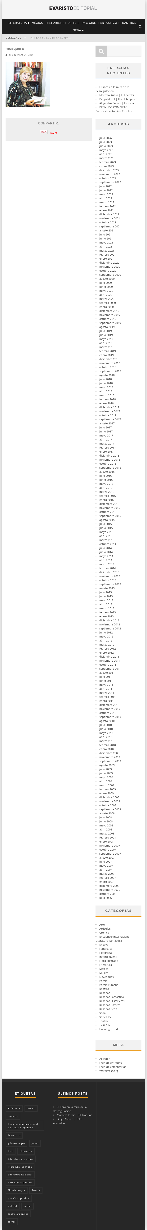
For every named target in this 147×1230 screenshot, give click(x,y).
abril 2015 (105, 536)
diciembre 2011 (109, 656)
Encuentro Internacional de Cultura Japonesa (23, 1125)
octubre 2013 (107, 580)
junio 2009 (106, 773)
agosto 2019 (107, 327)
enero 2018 (106, 403)
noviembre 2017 (109, 411)
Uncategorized (108, 1029)
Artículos (105, 928)
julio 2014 (105, 548)
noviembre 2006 (109, 890)
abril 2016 (105, 488)
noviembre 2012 (109, 624)
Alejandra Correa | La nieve (117, 103)
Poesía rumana (108, 985)
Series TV (105, 1017)
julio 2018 (105, 379)
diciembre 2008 (109, 797)
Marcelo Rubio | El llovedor (116, 95)
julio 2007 (105, 861)
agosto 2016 (107, 471)
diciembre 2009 (109, 753)
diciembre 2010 (109, 705)
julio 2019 (105, 331)
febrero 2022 (107, 206)
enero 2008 (106, 841)
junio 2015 (106, 528)
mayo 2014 (106, 556)
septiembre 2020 (110, 274)
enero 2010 (106, 749)
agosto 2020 (107, 278)
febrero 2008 (107, 837)
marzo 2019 (106, 347)
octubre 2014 (107, 544)
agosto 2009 (107, 765)
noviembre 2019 (109, 315)
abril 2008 (105, 829)
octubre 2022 (107, 178)
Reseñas (104, 993)
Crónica (104, 932)
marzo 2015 (106, 540)
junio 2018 (106, 383)
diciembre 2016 (109, 455)
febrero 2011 (107, 697)
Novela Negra (16, 1190)
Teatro (103, 1021)
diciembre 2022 (109, 170)
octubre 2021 (107, 222)
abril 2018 (105, 391)
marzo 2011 (106, 693)
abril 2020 (105, 295)
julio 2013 (105, 592)
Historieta (55, 22)
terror (12, 1221)
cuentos (13, 1116)
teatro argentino (18, 1213)
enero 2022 (106, 210)
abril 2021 (105, 246)
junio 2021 (106, 238)
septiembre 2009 (110, 761)
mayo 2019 (106, 339)
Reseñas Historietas (112, 1001)
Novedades (106, 977)
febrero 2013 (107, 612)
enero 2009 (106, 793)
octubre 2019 (107, 319)
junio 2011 (106, 680)
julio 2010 (105, 725)
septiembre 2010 (110, 717)
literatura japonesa (20, 1166)
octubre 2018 (107, 367)
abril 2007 (105, 869)
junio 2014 (106, 552)
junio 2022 (106, 190)
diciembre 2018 (109, 359)
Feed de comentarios (112, 1067)
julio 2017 (105, 427)
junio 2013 (106, 596)
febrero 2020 (107, 303)
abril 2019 (105, 343)
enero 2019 (106, 355)
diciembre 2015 (109, 504)
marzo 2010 (106, 741)
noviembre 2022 (109, 174)
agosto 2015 (107, 520)
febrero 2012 (107, 648)
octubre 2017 (107, 415)
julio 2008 (105, 817)
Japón (35, 1143)
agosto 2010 (107, 721)
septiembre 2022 (110, 182)
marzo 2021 (106, 250)
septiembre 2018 (110, 371)
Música (104, 973)
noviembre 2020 (109, 266)
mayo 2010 (106, 733)
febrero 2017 (107, 447)
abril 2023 (105, 154)
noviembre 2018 (109, 363)
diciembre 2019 (109, 311)
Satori (27, 1206)
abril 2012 (105, 640)
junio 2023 (106, 146)
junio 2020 (106, 286)
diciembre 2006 (109, 886)
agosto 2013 (107, 588)
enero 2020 (106, 307)
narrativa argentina (20, 1182)
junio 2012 (106, 632)
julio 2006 (105, 898)
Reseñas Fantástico (111, 997)
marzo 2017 (106, 443)
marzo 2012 (106, 644)
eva (11, 55)
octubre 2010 (107, 713)
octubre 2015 (107, 512)
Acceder (104, 1059)
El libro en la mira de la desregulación (57, 38)
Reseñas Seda (108, 1009)
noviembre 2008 (109, 801)
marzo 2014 (106, 564)
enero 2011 (106, 701)
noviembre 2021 (109, 218)
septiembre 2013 (110, 584)
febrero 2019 (107, 351)
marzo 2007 (106, 873)
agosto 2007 (107, 857)
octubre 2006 (107, 894)
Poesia (103, 981)
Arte (72, 22)
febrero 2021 (107, 254)
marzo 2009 (106, 785)
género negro (16, 1143)
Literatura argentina (20, 1159)
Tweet (53, 133)
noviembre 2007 (109, 845)
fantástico (14, 1135)
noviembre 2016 (109, 459)
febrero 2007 (107, 877)
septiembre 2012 (110, 628)
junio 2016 (106, 479)
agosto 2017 (107, 423)
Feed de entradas (110, 1063)
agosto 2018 (107, 375)
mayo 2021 (106, 242)
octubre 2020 (107, 270)
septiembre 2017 (110, 419)
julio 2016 (105, 475)
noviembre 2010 (109, 709)
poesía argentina (18, 1198)
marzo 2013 (106, 608)
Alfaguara (14, 1108)
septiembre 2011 (110, 668)
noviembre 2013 (109, 576)
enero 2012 (106, 652)
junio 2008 (106, 821)
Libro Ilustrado (108, 961)
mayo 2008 (106, 825)
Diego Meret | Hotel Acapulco (118, 99)
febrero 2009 (107, 789)
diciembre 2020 (109, 262)
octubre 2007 (107, 849)
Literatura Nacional (20, 1174)
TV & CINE (88, 22)
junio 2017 (106, 431)
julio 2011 (105, 676)
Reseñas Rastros (109, 1005)
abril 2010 (105, 737)
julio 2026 (105, 138)
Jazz (10, 1151)
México (37, 22)
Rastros (129, 22)
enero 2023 (106, 166)
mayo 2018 (106, 387)
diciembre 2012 (109, 620)
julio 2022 (105, 186)
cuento (31, 1108)
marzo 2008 (106, 833)
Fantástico (107, 22)
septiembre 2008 (110, 809)
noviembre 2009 (109, 757)
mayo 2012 (106, 636)
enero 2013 (106, 616)
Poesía (36, 1190)
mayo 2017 (106, 435)
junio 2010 (106, 729)
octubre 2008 (107, 805)
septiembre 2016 (110, 467)
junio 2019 (106, 335)
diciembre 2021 (109, 214)
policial (12, 1206)
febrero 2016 (107, 496)
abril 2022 (105, 198)
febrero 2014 (107, 568)
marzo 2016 (106, 492)
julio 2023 (105, 142)
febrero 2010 (107, 745)
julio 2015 (105, 524)
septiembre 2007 (110, 853)
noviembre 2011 (109, 660)
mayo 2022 (106, 194)
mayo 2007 (106, 865)
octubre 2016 (107, 463)
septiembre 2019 (110, 323)
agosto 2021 (107, 230)
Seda (77, 30)
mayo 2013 (106, 600)
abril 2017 (105, 439)
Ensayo (103, 944)
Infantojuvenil (108, 957)
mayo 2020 (106, 291)
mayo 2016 (106, 483)
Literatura (17, 22)
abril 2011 (105, 689)
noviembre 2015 (109, 508)
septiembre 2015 (110, 516)
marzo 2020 (106, 299)
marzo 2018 (106, 395)
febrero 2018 (107, 399)
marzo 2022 (106, 202)
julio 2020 (105, 282)
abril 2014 (105, 560)
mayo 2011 (106, 685)
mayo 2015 (106, 532)
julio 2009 (105, 769)
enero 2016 (106, 500)
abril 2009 (105, 781)
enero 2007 (106, 881)
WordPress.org (108, 1071)
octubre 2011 (107, 664)
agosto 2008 (107, 813)
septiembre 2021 (110, 226)
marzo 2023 (106, 158)
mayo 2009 (106, 777)
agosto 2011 (107, 672)
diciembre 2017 (109, 407)
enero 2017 (106, 451)
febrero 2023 (107, 162)
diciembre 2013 (109, 572)
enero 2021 (106, 258)
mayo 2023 (106, 150)
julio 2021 (105, 234)
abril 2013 (105, 604)
